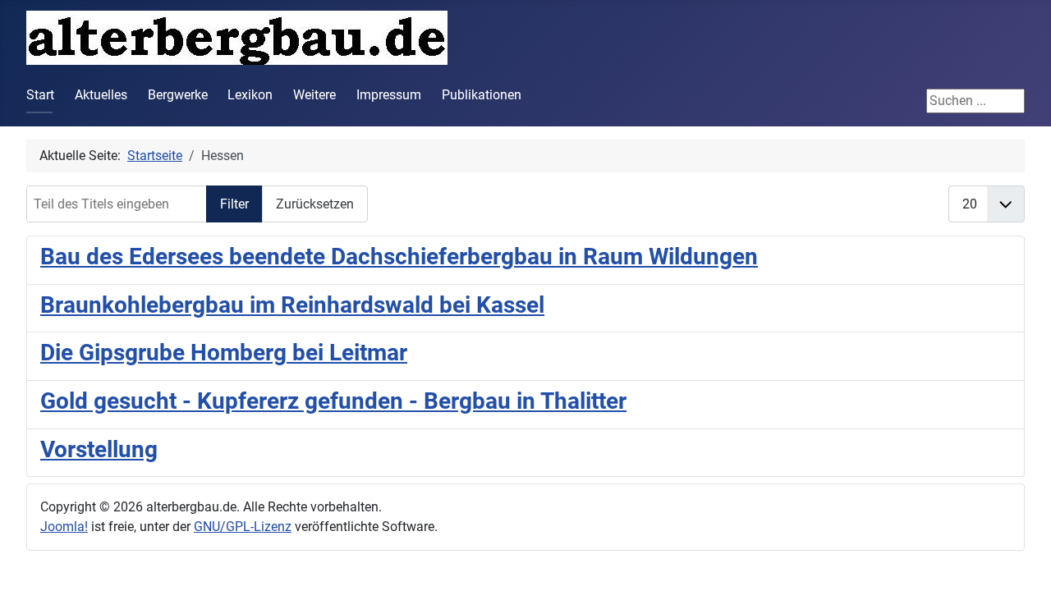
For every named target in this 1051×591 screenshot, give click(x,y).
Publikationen (481, 95)
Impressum (388, 95)
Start (40, 95)
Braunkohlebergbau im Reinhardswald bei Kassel (292, 304)
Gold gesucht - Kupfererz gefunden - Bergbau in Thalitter (333, 401)
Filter (234, 204)
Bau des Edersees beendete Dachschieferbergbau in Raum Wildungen (399, 256)
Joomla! (64, 526)
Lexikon (250, 95)
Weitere (314, 95)
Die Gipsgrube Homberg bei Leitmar (223, 352)
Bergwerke (178, 95)
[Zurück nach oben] (1022, 560)
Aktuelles (101, 95)
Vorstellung (99, 449)
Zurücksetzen (315, 204)
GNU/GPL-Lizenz (242, 526)
